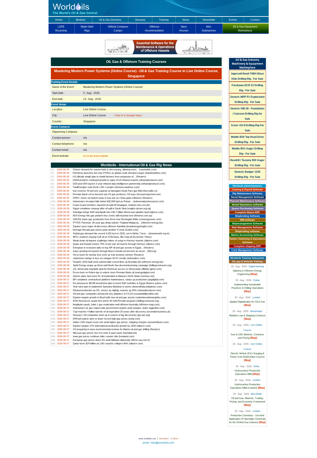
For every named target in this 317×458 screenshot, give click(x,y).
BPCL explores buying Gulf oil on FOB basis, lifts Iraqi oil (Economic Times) (101, 237)
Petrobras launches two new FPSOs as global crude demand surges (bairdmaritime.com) (108, 173)
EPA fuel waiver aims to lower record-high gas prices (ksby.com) (95, 318)
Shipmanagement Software (247, 223)
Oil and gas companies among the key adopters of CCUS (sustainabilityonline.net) (104, 293)
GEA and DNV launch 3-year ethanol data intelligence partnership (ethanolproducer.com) (108, 183)
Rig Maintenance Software (247, 193)
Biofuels (80, 19)
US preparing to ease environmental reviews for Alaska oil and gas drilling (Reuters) (105, 329)
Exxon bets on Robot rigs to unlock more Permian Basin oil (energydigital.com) (103, 272)
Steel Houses (183, 28)
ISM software (247, 220)
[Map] (253, 274)
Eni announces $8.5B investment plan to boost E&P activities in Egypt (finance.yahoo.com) (109, 283)
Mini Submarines (209, 28)
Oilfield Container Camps (118, 28)
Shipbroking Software (247, 216)
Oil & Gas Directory (110, 19)
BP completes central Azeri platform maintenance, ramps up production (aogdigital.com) (107, 279)
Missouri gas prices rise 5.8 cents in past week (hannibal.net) (94, 333)
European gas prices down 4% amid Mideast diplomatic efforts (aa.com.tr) (100, 340)
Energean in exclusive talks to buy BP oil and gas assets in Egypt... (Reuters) (102, 247)
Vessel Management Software (247, 197)
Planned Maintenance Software (247, 201)
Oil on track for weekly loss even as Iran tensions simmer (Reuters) (97, 254)
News (185, 19)
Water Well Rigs (87, 28)
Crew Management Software (247, 250)
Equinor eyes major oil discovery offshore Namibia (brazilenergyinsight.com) (101, 226)
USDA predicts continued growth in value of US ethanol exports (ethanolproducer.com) (107, 180)
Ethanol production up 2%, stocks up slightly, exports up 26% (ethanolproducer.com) (106, 290)
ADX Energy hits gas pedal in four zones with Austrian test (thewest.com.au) (101, 215)
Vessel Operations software (247, 204)
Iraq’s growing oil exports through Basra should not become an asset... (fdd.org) (103, 251)
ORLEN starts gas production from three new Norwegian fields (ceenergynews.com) (106, 219)
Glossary (140, 19)
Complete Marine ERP (247, 212)
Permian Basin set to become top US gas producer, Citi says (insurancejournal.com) (106, 194)
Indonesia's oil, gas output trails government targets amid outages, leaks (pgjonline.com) (108, 308)
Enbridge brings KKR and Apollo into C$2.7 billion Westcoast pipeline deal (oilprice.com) (107, 212)
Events (233, 19)
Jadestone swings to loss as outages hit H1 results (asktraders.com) (98, 258)
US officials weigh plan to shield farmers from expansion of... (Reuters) (98, 176)
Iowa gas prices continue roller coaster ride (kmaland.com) (92, 336)
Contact (255, 19)
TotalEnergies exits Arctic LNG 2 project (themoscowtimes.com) (95, 187)
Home (58, 19)
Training (164, 19)
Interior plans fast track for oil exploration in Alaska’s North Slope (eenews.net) (102, 276)
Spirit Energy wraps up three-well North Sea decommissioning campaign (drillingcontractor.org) (111, 265)
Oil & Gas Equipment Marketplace (245, 28)
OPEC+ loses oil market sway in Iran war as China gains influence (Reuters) (101, 198)
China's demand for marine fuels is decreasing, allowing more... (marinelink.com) (104, 169)
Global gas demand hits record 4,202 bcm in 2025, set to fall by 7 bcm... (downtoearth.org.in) (110, 233)
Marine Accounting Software (247, 235)
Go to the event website (95, 156)
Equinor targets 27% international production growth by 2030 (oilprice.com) (101, 325)
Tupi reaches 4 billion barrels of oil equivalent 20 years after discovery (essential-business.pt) (110, 311)
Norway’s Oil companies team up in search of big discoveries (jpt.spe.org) (100, 315)
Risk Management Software (247, 227)
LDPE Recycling (61, 28)
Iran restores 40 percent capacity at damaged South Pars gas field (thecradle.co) (104, 190)
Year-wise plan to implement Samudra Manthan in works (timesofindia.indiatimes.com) (106, 286)
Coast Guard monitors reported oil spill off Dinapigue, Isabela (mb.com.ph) (100, 205)
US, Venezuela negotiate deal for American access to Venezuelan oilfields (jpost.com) (106, 269)
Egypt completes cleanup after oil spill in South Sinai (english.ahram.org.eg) (101, 208)
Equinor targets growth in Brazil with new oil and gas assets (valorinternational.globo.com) (108, 297)
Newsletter (209, 19)
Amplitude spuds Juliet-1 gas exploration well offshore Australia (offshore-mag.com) (105, 304)
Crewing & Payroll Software (247, 189)
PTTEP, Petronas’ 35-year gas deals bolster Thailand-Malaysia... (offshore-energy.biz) (107, 222)
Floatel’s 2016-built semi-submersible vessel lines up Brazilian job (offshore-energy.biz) (107, 262)
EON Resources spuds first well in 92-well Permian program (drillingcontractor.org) (105, 301)
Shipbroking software (247, 231)
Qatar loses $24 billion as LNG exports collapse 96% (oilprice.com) (97, 343)
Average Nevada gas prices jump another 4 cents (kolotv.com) (94, 229)
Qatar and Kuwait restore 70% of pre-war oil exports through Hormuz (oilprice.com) (105, 244)
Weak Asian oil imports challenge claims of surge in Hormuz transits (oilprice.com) (104, 240)
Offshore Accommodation (154, 28)
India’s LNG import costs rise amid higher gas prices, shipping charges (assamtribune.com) (110, 322)
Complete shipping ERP (247, 246)
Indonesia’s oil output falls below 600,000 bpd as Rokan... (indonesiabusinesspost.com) (107, 201)
